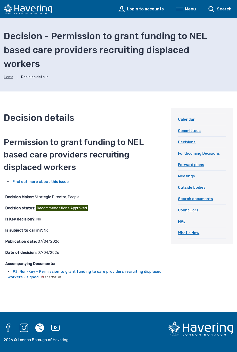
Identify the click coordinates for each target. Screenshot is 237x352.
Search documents (195, 199)
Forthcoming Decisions (199, 153)
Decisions (187, 142)
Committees (189, 131)
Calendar (186, 119)
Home (8, 77)
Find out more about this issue (40, 181)
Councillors (188, 210)
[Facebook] (8, 327)
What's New (188, 233)
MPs (181, 221)
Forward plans (191, 165)
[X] (39, 327)
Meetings (186, 176)
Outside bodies (192, 187)
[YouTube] (55, 327)
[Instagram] (24, 327)
